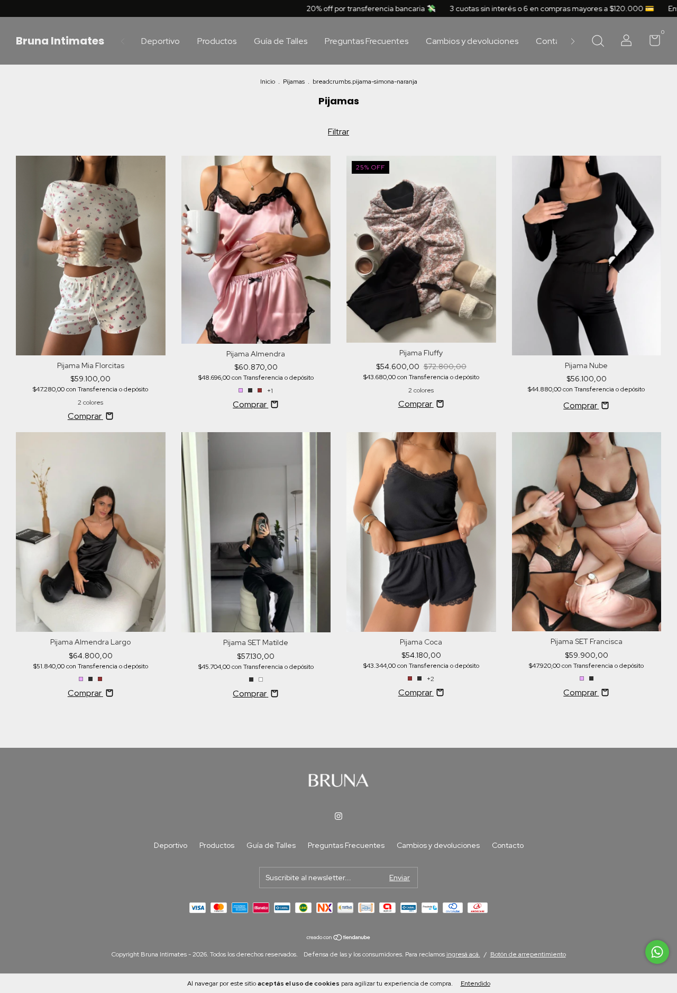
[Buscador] (597, 42)
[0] (651, 42)
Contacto (554, 41)
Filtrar (338, 131)
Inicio (267, 81)
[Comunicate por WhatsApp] (657, 952)
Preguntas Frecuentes (366, 41)
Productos (216, 41)
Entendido (475, 983)
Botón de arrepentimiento (528, 954)
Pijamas (294, 81)
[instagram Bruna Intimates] (338, 816)
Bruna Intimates (60, 40)
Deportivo (160, 41)
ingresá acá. (463, 954)
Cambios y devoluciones (472, 41)
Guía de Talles (280, 41)
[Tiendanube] (339, 938)
